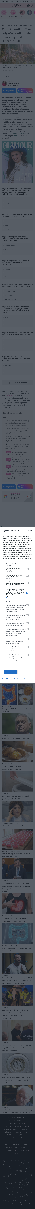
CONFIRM (11, 671)
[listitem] (17, 564)
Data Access (17, 678)
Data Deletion (6, 678)
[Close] (31, 530)
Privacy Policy (28, 678)
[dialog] (17, 604)
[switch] (27, 569)
